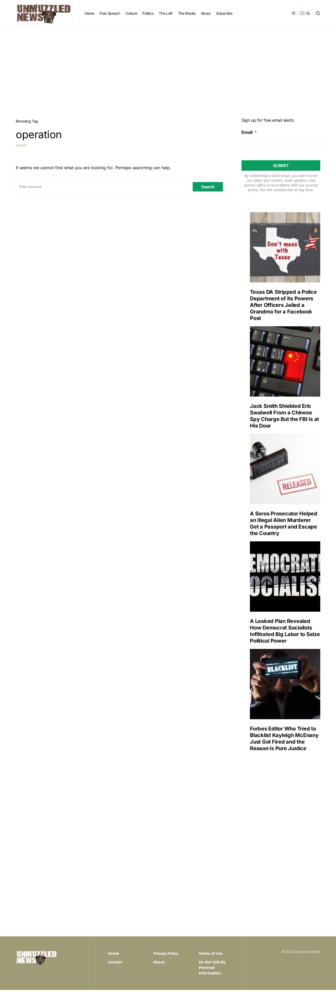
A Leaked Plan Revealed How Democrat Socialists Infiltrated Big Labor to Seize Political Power (285, 631)
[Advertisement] (168, 66)
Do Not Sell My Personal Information (212, 967)
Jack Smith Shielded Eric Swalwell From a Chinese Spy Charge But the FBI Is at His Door (284, 416)
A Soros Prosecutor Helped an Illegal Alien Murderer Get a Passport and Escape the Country (283, 523)
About (159, 961)
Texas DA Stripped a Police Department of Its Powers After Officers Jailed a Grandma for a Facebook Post (283, 305)
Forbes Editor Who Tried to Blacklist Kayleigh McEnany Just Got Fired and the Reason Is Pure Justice (284, 738)
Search (207, 186)
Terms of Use (210, 953)
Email (249, 132)
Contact (115, 961)
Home (113, 953)
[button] (300, 13)
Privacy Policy (165, 953)
